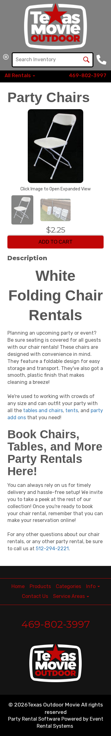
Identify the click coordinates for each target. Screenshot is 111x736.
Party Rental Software (34, 719)
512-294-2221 (52, 548)
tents (71, 410)
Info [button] (91, 586)
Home (18, 586)
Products (40, 586)
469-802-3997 (87, 75)
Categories (68, 586)
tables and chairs (43, 410)
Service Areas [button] (69, 596)
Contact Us (35, 596)
